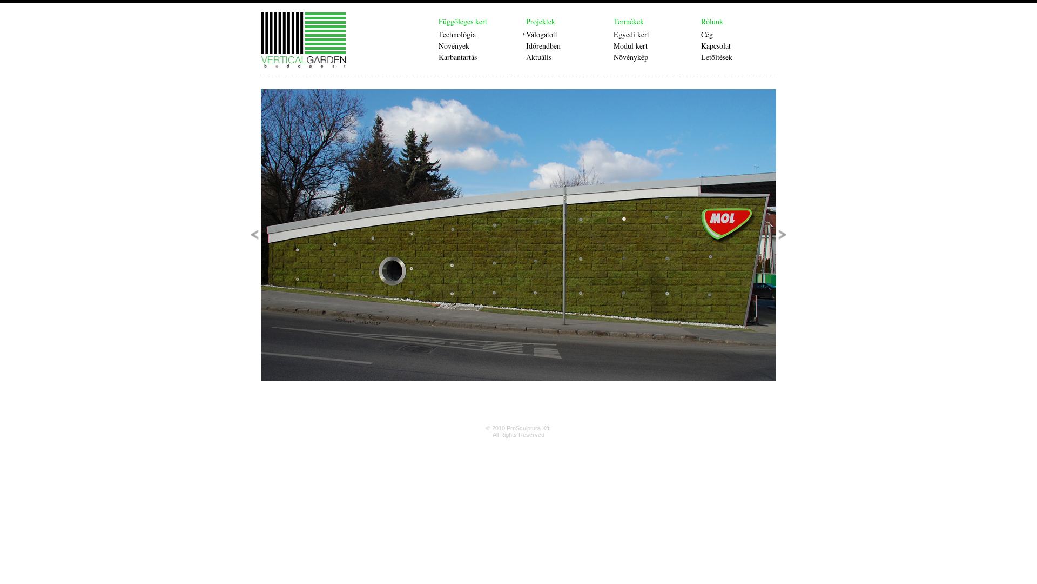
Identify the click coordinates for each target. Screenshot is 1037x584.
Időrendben (543, 46)
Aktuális (538, 57)
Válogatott (541, 34)
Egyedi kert (631, 34)
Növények (454, 46)
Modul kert (631, 46)
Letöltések (716, 57)
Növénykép (631, 57)
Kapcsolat (716, 46)
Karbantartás (458, 57)
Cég (707, 34)
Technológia (457, 34)
